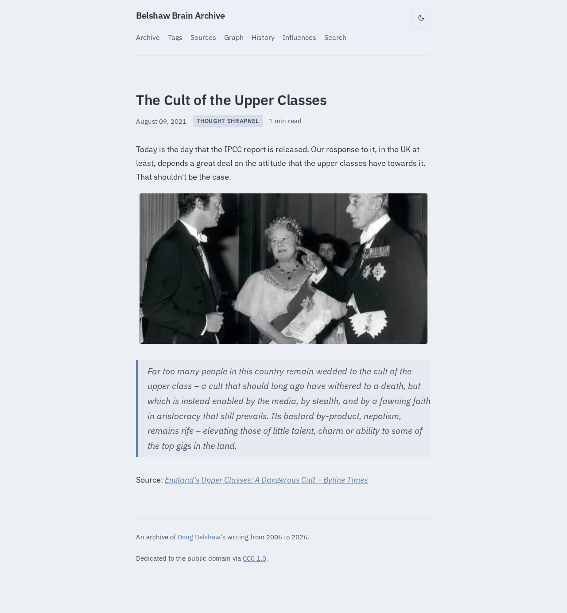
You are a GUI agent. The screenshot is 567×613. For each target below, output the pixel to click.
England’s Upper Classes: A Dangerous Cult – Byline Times (266, 480)
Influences (299, 37)
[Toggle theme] (421, 18)
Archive (148, 37)
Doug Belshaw (199, 536)
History (263, 37)
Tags (175, 37)
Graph (234, 37)
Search (335, 37)
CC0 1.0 (254, 558)
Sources (203, 37)
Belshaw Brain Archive (180, 15)
